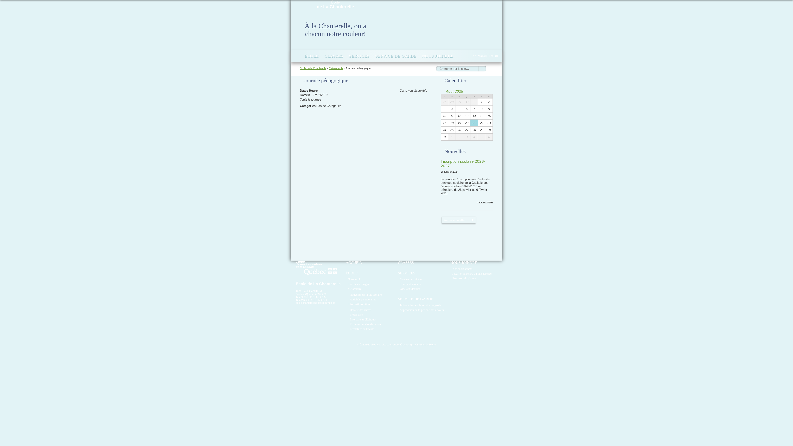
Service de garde (395, 56)
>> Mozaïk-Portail (485, 55)
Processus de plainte (464, 278)
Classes (333, 56)
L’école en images (358, 284)
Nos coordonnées (462, 268)
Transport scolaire (410, 284)
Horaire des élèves (360, 310)
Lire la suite (485, 202)
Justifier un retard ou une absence (471, 273)
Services (359, 56)
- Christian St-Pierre (424, 344)
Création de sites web (369, 344)
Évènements (336, 68)
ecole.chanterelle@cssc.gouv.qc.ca (315, 302)
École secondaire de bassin (365, 324)
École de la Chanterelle (313, 68)
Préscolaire (356, 314)
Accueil (297, 56)
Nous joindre (437, 56)
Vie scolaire (354, 289)
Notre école (354, 279)
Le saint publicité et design (398, 344)
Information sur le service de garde (420, 305)
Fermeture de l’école (362, 329)
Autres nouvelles (454, 220)
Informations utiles (359, 304)
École (335, 5)
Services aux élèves (411, 279)
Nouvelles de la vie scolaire (366, 294)
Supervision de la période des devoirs (422, 310)
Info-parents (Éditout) (363, 319)
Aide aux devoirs (410, 289)
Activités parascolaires (363, 299)
